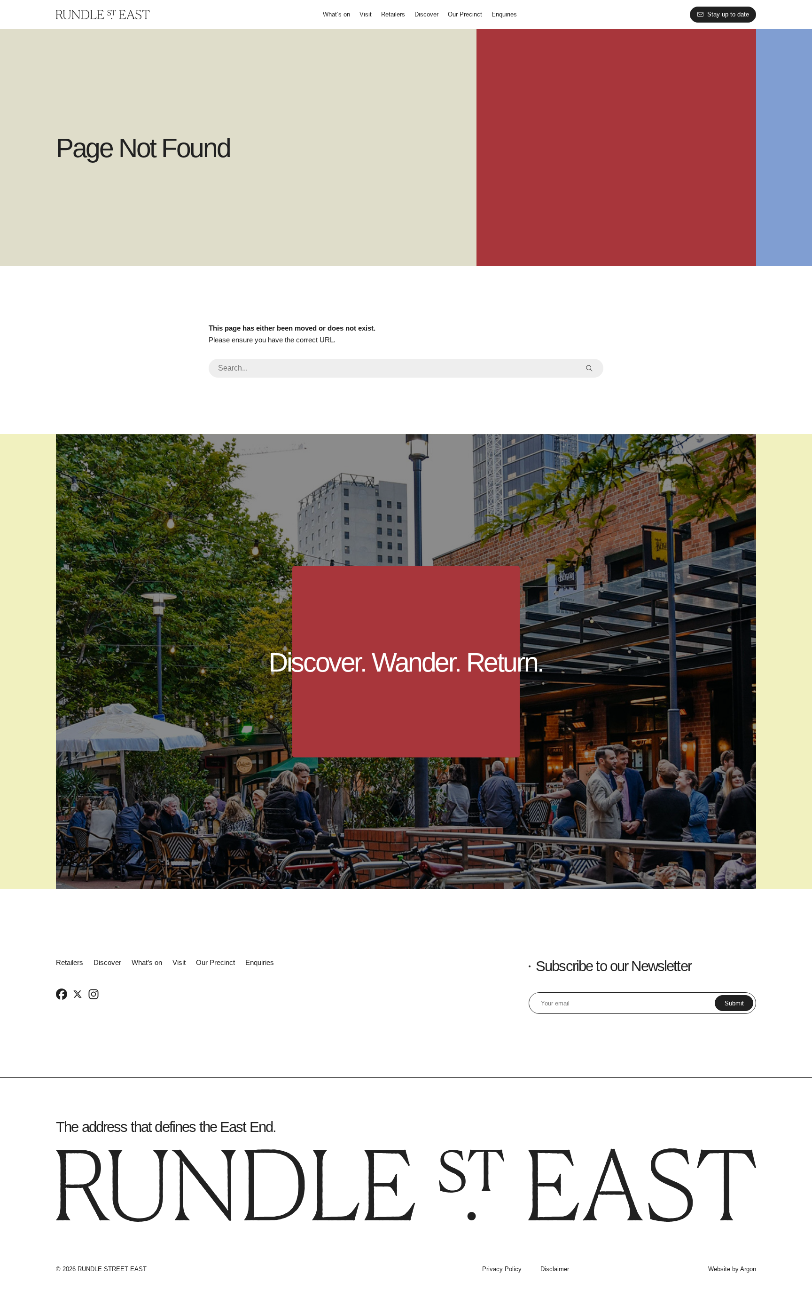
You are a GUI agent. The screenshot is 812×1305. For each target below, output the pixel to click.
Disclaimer (554, 1269)
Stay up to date (728, 14)
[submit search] (589, 368)
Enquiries (504, 14)
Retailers (393, 14)
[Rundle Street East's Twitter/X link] (77, 994)
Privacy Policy (502, 1269)
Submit (734, 1003)
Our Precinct (465, 14)
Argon (748, 1269)
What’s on (336, 14)
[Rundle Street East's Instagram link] (93, 994)
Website (719, 1269)
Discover (426, 14)
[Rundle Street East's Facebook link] (61, 994)
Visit (365, 14)
